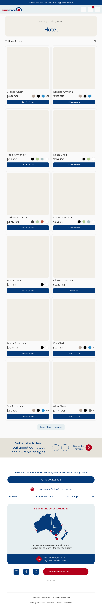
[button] (74, 290)
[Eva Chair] (74, 320)
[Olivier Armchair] (74, 257)
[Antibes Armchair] (28, 194)
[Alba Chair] (74, 383)
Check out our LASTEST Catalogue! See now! (51, 2)
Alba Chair (59, 406)
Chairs (51, 21)
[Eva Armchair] (28, 383)
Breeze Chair (15, 91)
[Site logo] (12, 9)
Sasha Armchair (16, 343)
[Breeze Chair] (28, 68)
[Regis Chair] (74, 131)
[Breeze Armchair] (74, 68)
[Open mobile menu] (97, 9)
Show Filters (15, 41)
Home (42, 21)
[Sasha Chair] (28, 257)
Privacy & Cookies (37, 603)
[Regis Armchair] (28, 131)
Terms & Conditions (64, 603)
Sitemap (50, 603)
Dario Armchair (62, 217)
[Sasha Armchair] (28, 320)
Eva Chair (59, 343)
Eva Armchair (15, 406)
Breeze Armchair (64, 91)
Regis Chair (60, 154)
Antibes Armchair (17, 217)
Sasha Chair (14, 280)
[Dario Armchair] (74, 194)
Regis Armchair (16, 154)
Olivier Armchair (63, 280)
